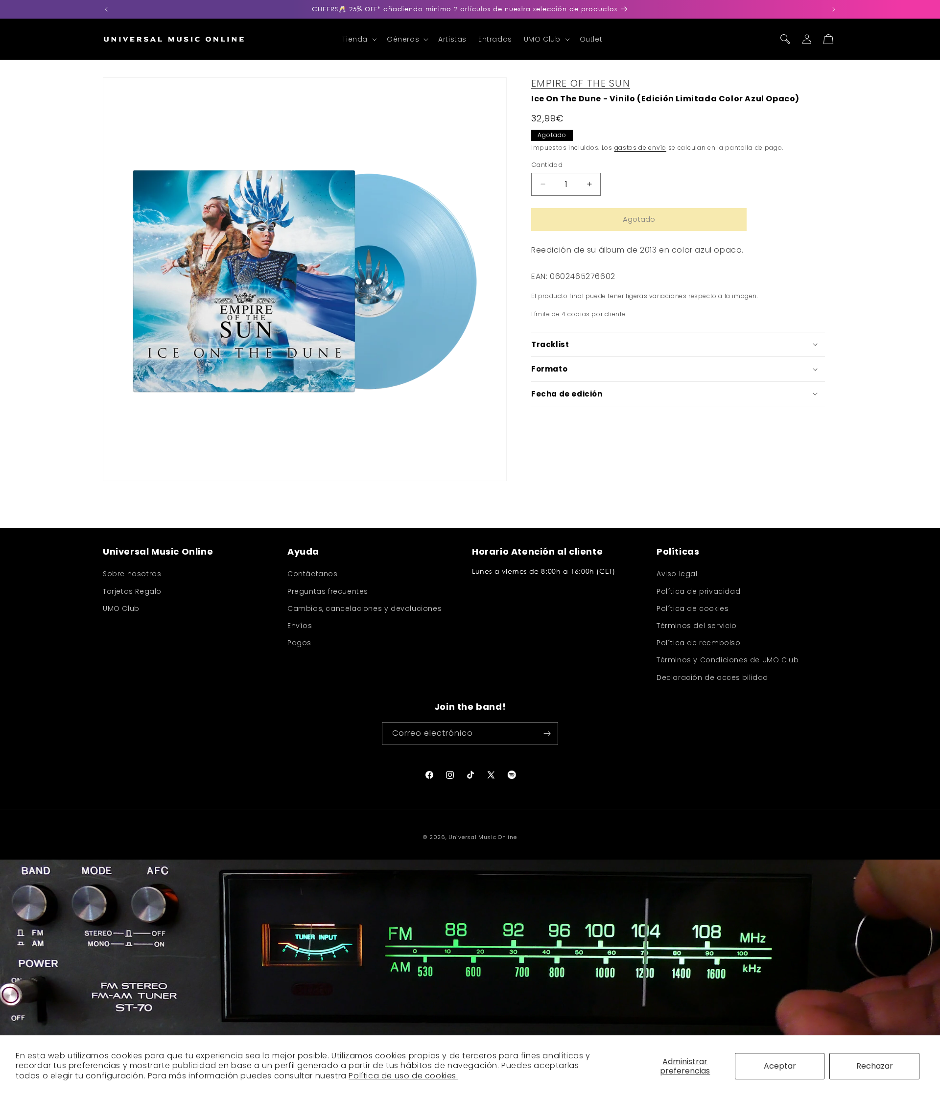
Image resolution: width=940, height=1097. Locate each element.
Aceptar (780, 1066)
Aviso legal (677, 574)
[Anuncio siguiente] (834, 9)
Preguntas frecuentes (327, 591)
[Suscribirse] (547, 733)
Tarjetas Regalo (132, 591)
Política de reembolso (699, 643)
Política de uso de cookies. (403, 1075)
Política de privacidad (698, 591)
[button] (358, 39)
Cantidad (547, 164)
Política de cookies (692, 608)
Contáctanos (312, 574)
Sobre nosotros (132, 574)
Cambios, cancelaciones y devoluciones (364, 608)
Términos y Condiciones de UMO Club (728, 660)
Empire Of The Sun (580, 83)
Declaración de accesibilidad (712, 677)
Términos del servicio (697, 625)
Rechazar (874, 1066)
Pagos (299, 643)
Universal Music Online (482, 837)
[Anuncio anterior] (106, 9)
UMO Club (121, 608)
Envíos (299, 625)
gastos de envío (640, 147)
